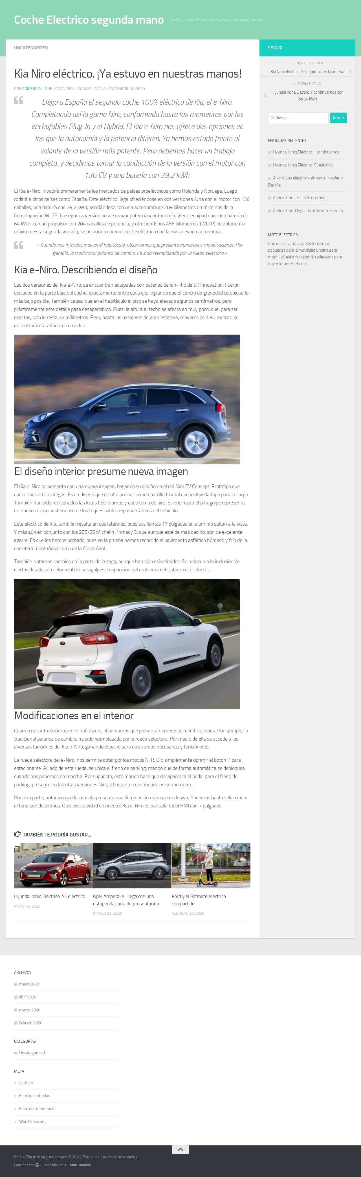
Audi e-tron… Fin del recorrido (299, 197)
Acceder (26, 1082)
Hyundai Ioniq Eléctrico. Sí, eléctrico (49, 896)
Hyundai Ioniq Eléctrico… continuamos (306, 152)
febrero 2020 (30, 1023)
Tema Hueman (79, 1165)
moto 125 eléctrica (284, 257)
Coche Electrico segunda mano (89, 20)
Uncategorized (31, 47)
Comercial (32, 88)
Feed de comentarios (37, 1108)
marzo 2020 (29, 1010)
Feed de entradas (34, 1095)
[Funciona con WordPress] (37, 1165)
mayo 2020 (29, 984)
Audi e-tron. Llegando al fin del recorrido (308, 210)
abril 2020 (27, 997)
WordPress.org (32, 1121)
